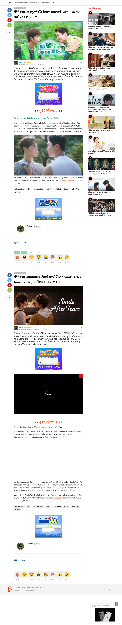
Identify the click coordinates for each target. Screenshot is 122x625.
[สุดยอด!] (17, 257)
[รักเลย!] (38, 257)
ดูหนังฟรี (48, 189)
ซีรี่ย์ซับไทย (22, 8)
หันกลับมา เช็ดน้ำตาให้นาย (64, 498)
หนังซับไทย (75, 189)
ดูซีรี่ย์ (28, 189)
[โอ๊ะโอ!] (59, 257)
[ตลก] (45, 257)
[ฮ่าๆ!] (24, 257)
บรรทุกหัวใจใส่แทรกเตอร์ (69, 181)
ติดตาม (38, 226)
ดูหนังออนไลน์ (38, 189)
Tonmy (21, 62)
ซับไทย (66, 189)
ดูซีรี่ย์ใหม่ (58, 189)
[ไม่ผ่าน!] (52, 257)
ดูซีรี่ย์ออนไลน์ (19, 189)
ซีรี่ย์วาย (16, 8)
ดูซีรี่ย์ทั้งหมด (48, 111)
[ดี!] (31, 257)
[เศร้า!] (66, 257)
